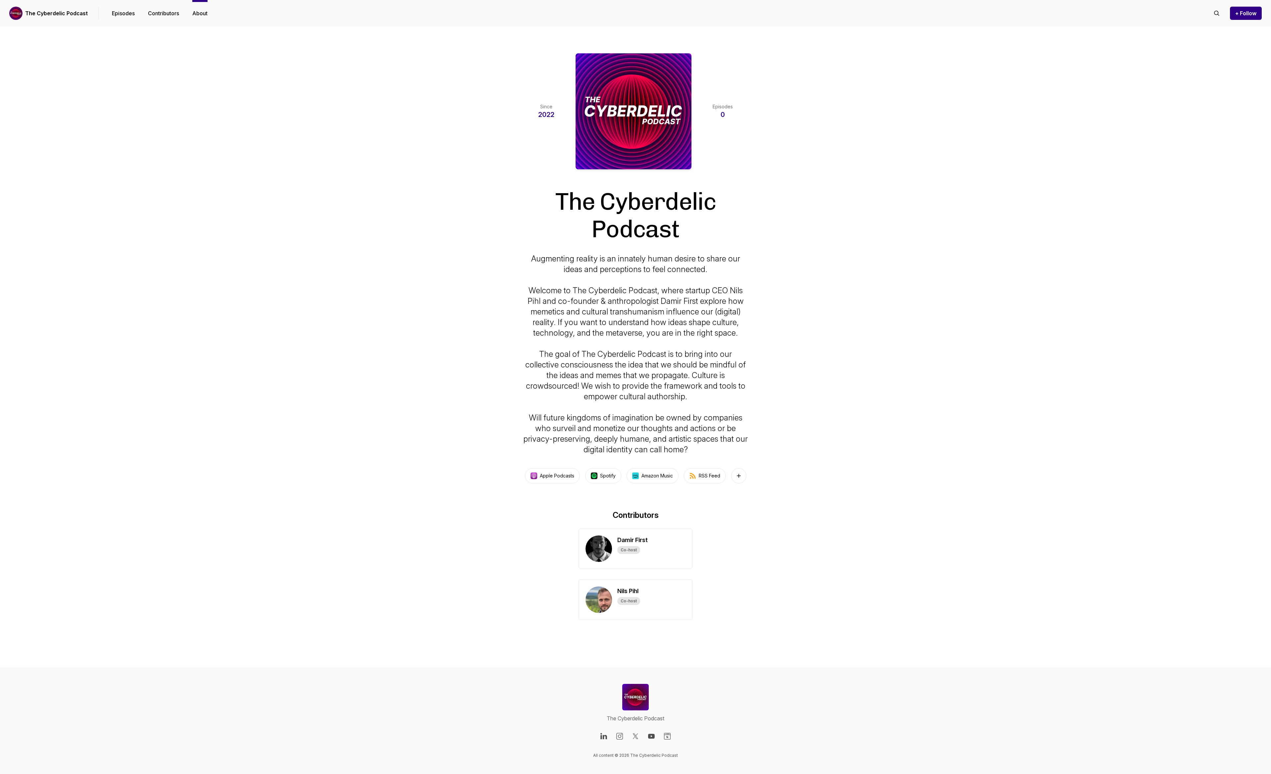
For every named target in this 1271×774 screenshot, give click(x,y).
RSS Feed (709, 475)
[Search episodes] (1216, 13)
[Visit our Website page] (667, 736)
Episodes (123, 13)
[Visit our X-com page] (635, 736)
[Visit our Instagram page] (619, 736)
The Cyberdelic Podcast (56, 13)
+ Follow (1245, 13)
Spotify (608, 475)
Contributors (163, 13)
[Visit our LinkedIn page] (603, 736)
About (200, 13)
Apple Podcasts (557, 475)
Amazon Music (657, 475)
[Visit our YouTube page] (651, 736)
